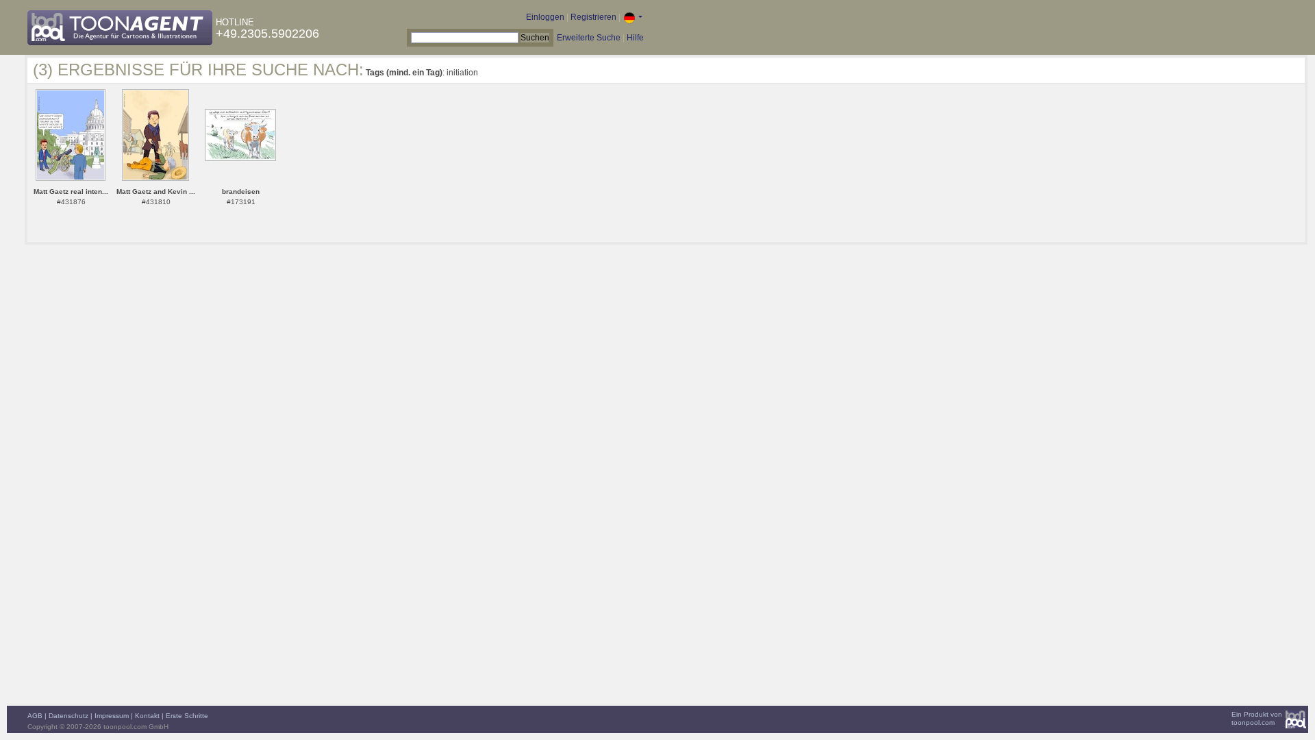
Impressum (112, 715)
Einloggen (545, 17)
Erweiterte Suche (589, 37)
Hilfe (635, 37)
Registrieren (593, 17)
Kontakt (147, 715)
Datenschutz (68, 715)
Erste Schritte (187, 715)
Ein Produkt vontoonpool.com (1256, 718)
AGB (34, 715)
